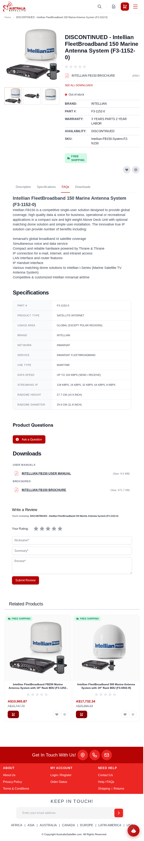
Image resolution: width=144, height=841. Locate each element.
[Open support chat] (134, 831)
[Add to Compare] (136, 170)
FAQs (65, 186)
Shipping (104, 788)
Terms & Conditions (16, 788)
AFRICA (16, 825)
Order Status (58, 781)
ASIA (31, 825)
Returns (119, 788)
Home (7, 17)
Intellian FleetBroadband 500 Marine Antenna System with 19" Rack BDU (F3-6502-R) (106, 686)
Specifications (46, 186)
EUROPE (86, 825)
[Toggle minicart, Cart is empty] (125, 6)
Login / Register (60, 775)
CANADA (68, 825)
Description (23, 186)
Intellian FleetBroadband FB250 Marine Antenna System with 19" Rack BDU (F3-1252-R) (38, 686)
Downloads (82, 186)
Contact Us (105, 775)
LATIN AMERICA (109, 825)
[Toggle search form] (99, 6)
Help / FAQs (106, 781)
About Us (9, 775)
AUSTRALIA (48, 825)
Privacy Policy (12, 781)
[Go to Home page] (14, 6)
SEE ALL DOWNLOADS (79, 85)
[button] (76, 67)
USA (130, 825)
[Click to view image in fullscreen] (32, 54)
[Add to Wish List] (126, 170)
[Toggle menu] (135, 6)
